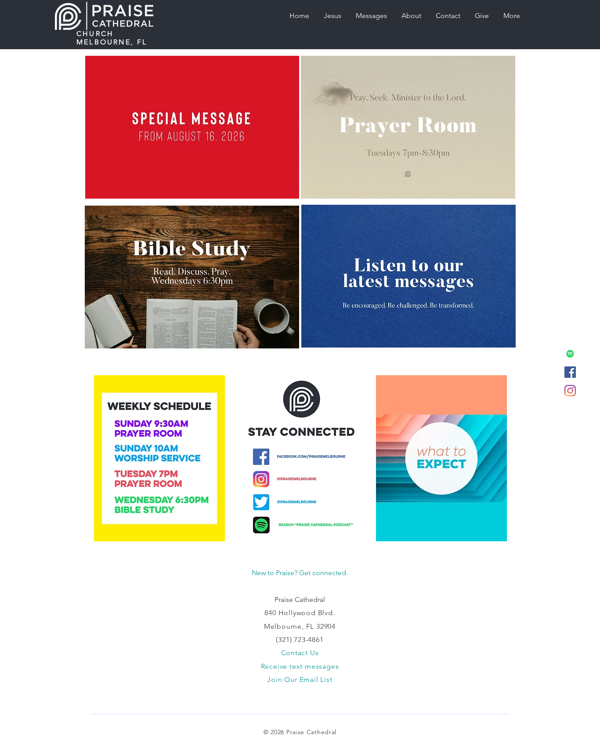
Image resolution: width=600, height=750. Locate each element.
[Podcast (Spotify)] (570, 353)
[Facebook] (570, 372)
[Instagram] (570, 390)
